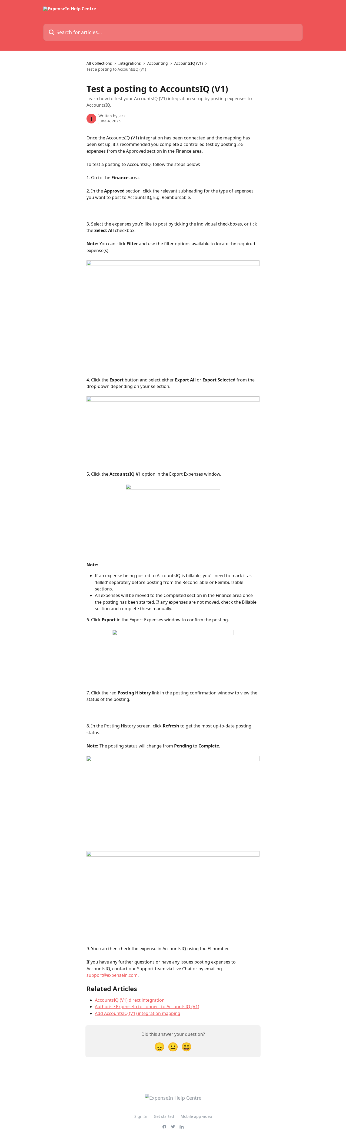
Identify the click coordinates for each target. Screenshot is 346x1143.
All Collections (99, 63)
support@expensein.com (112, 975)
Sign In (140, 1116)
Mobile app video (196, 1116)
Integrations (129, 63)
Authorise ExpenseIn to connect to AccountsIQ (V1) (147, 1007)
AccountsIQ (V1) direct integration (130, 1000)
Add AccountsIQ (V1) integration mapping (137, 1013)
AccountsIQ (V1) (188, 63)
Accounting (157, 63)
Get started (164, 1116)
